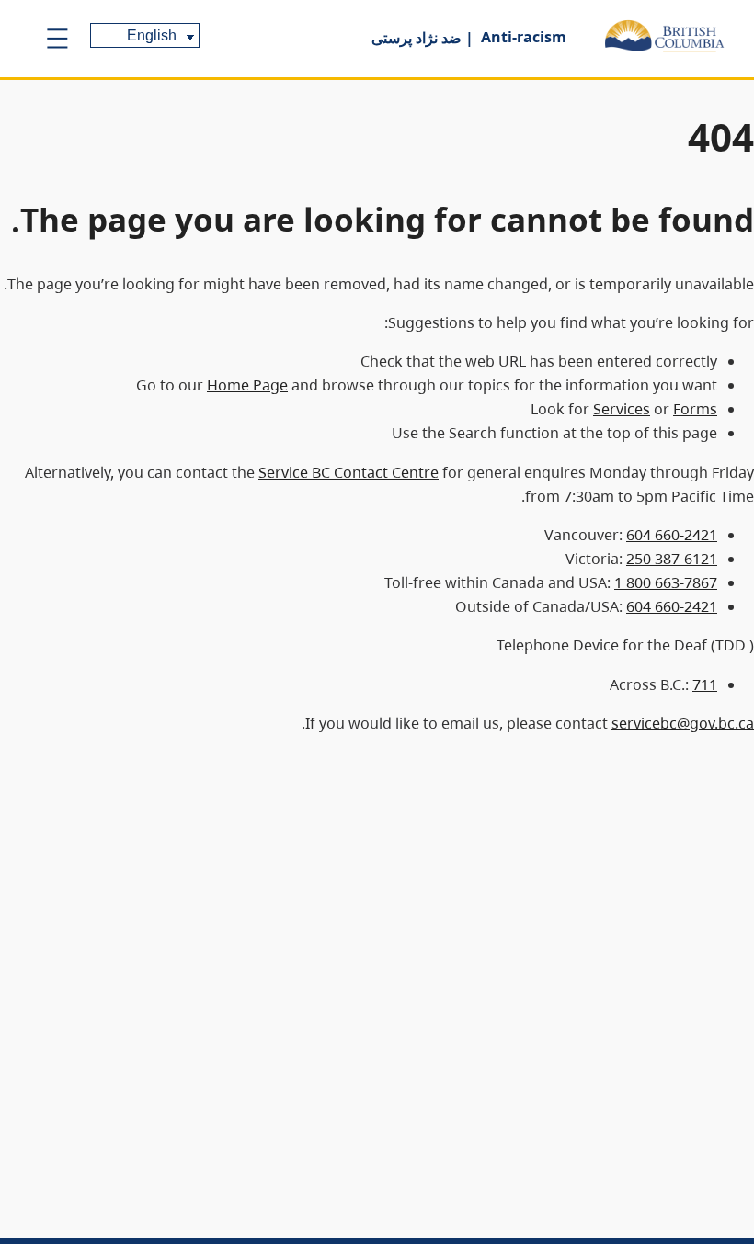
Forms (695, 409)
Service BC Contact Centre (348, 472)
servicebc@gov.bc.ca (682, 723)
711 (704, 684)
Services (621, 409)
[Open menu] (57, 39)
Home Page (247, 385)
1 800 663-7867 (665, 582)
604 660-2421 (671, 535)
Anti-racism (523, 37)
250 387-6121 (671, 558)
